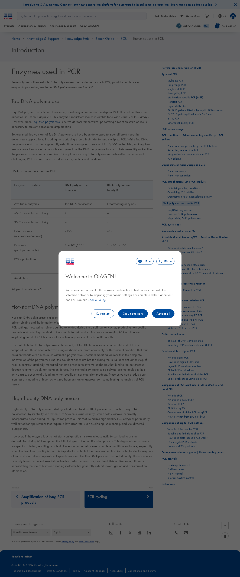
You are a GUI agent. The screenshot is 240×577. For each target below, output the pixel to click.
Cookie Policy (96, 300)
